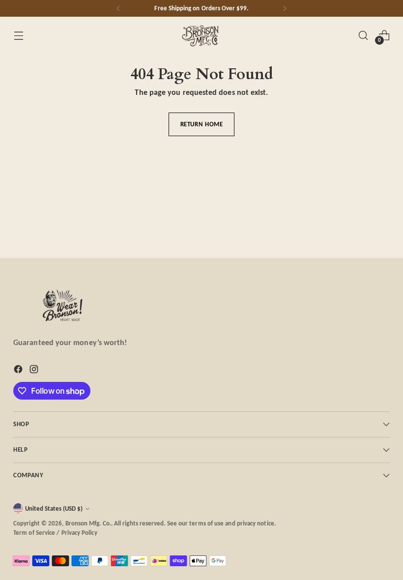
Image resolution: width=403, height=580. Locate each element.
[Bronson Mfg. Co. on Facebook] (19, 370)
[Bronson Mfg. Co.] (201, 35)
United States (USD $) (54, 508)
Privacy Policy (79, 532)
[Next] (284, 8)
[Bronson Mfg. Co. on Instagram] (35, 370)
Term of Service (34, 532)
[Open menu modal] (18, 35)
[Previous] (118, 8)
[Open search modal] (363, 35)
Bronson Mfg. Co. (88, 523)
